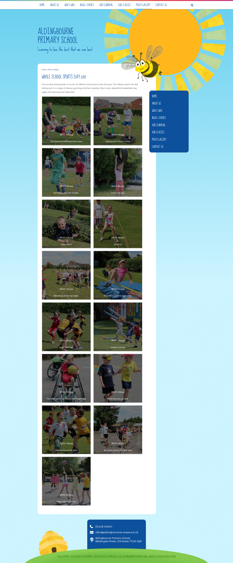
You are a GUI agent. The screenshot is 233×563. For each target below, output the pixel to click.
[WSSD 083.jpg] (118, 224)
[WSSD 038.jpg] (118, 121)
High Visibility (100, 557)
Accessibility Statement (81, 557)
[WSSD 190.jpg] (66, 430)
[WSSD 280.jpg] (118, 430)
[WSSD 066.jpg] (118, 172)
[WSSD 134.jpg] (118, 275)
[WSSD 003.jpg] (66, 481)
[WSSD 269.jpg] (118, 378)
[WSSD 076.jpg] (66, 224)
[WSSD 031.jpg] (66, 121)
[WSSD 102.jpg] (66, 275)
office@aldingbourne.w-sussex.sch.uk (116, 532)
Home (44, 69)
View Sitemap (63, 557)
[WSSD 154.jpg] (118, 327)
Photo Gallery (53, 69)
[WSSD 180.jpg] (66, 327)
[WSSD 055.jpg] (66, 172)
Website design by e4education (162, 557)
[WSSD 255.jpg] (66, 378)
